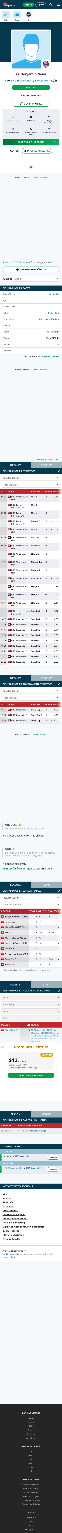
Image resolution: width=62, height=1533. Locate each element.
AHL (31, 1463)
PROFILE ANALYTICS (38, 150)
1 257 (16, 151)
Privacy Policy (31, 1529)
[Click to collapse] (59, 471)
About (31, 1521)
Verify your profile (11, 1254)
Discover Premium (31, 1075)
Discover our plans (31, 142)
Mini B (34, 496)
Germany (31, 1434)
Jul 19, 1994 (54, 294)
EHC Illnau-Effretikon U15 (17, 506)
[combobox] (14, 279)
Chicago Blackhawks (31, 1484)
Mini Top (35, 537)
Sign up (28, 4)
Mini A (34, 513)
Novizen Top (36, 562)
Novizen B (35, 521)
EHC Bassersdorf (21, 80)
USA (31, 1426)
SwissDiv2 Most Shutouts (32, 1130)
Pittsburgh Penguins (31, 1500)
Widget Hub (31, 1517)
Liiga (31, 1467)
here (13, 1257)
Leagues (15, 884)
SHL (31, 1459)
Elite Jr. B (35, 554)
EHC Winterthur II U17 (19, 547)
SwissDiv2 (41, 80)
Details (53, 1157)
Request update (50, 356)
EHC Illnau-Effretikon (49, 319)
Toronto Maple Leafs (31, 1504)
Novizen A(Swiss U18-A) (16, 943)
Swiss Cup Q (36, 709)
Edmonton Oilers (31, 1492)
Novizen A (35, 545)
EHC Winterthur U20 (18, 555)
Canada (31, 1422)
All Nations (31, 1438)
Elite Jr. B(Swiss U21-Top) (16, 916)
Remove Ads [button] (40, 177)
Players (15, 984)
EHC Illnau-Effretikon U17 (17, 522)
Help (31, 1525)
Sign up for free (12, 868)
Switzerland (53, 313)
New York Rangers (31, 1496)
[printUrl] (31, 167)
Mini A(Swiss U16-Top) (15, 927)
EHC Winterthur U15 (18, 539)
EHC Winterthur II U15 (19, 498)
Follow (31, 87)
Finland (31, 1430)
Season (15, 1114)
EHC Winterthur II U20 (19, 580)
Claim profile (33, 103)
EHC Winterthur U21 (12, 1168)
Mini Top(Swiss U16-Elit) (16, 938)
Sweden (31, 1418)
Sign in (41, 4)
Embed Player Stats (47, 459)
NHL (31, 1451)
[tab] (15, 465)
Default (15, 465)
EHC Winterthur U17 (18, 563)
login (29, 868)
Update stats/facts (33, 269)
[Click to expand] (59, 991)
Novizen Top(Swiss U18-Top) (18, 954)
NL (31, 1471)
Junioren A (36, 578)
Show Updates (31, 95)
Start (5, 262)
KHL (31, 1455)
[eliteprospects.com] (9, 5)
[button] (31, 87)
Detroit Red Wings (31, 1488)
